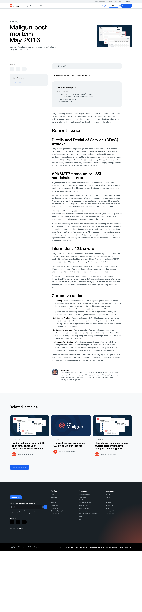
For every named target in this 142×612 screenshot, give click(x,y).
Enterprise (54, 505)
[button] (94, 1)
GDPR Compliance (82, 547)
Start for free (114, 6)
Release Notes (55, 514)
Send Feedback (84, 508)
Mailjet (108, 503)
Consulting (54, 508)
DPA (131, 547)
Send (52, 494)
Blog (80, 517)
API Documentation (85, 503)
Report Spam (58, 547)
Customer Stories (84, 494)
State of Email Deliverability (88, 514)
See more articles (19, 467)
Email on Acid (110, 505)
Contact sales (126, 6)
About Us (109, 494)
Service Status (83, 505)
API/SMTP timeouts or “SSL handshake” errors (76, 96)
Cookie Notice (69, 547)
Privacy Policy (123, 547)
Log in (104, 6)
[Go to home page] (15, 6)
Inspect (53, 503)
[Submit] (45, 507)
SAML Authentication (57, 511)
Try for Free (110, 514)
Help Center (83, 500)
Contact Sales (110, 511)
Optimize (54, 497)
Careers (108, 497)
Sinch (108, 508)
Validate (53, 500)
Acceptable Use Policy (97, 547)
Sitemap (81, 519)
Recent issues (17, 82)
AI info (108, 500)
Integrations (82, 497)
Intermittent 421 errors (67, 99)
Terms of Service (111, 547)
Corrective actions (65, 101)
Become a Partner (84, 511)
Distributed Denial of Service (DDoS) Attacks (75, 94)
